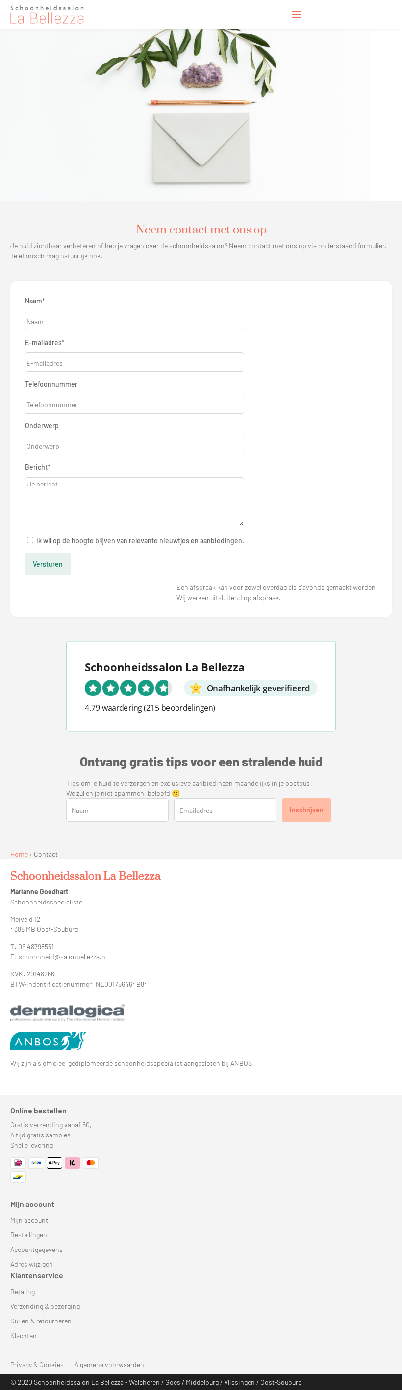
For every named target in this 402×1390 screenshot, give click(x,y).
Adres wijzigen (31, 1264)
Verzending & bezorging (45, 1306)
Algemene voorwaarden (109, 1364)
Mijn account (29, 1220)
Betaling (22, 1292)
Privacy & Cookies (37, 1364)
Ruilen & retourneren (41, 1321)
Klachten (23, 1336)
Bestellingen (28, 1235)
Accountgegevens (36, 1249)
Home (19, 854)
